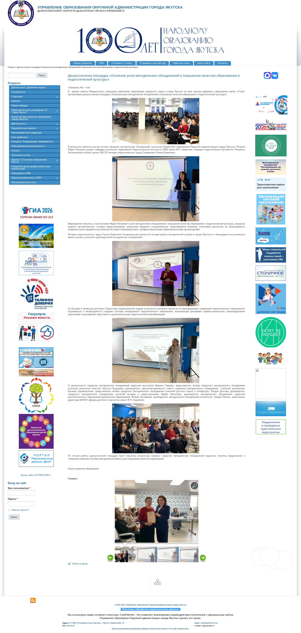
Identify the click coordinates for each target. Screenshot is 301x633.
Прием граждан (19, 105)
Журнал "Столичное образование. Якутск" (28, 160)
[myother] (33, 600)
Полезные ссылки (20, 155)
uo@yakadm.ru (207, 626)
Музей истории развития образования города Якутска (31, 118)
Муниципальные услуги (23, 182)
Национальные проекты (22, 128)
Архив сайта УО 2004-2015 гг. (36, 475)
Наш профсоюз (19, 137)
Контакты (222, 63)
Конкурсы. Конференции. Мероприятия (32, 141)
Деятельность (17, 124)
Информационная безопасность (28, 146)
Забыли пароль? (20, 510)
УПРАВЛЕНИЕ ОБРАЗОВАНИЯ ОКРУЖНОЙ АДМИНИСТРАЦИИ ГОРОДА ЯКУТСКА (110, 7)
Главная (11, 67)
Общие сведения (82, 63)
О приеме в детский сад (152, 63)
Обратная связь (181, 63)
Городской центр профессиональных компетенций (30, 167)
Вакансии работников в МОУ (25, 178)
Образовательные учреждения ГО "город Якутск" (28, 111)
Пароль (13, 499)
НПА (101, 63)
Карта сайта (203, 63)
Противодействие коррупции (26, 132)
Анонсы (15, 150)
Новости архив (80, 563)
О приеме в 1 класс (121, 63)
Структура (15, 97)
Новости (15, 101)
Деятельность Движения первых (28, 87)
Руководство (18, 92)
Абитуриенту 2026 (20, 173)
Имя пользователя (19, 488)
